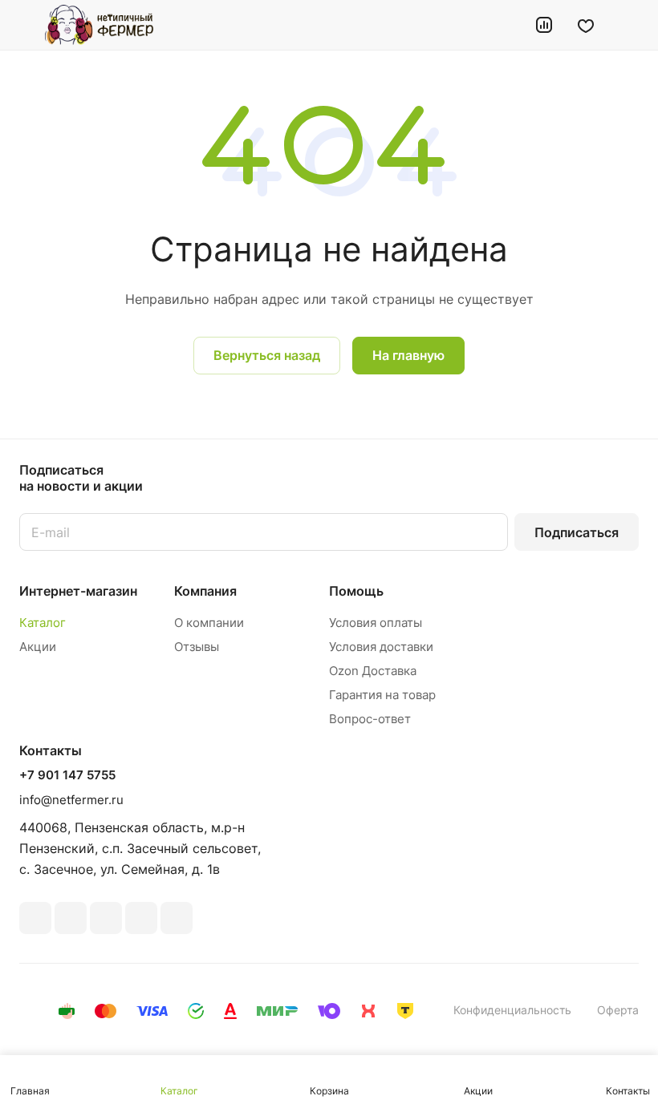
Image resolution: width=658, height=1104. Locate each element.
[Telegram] (106, 918)
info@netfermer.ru (71, 799)
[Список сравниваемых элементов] (544, 25)
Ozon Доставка (372, 670)
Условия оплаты (375, 622)
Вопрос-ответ (370, 718)
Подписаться (576, 532)
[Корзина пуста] (627, 25)
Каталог (42, 622)
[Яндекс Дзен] (176, 918)
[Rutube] (71, 918)
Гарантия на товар (382, 694)
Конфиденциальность (512, 1010)
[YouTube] (141, 918)
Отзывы (196, 646)
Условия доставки (381, 646)
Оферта (618, 1010)
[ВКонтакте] (35, 918)
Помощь (356, 591)
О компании (209, 622)
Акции (37, 646)
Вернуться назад (266, 355)
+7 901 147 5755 (67, 775)
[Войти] (503, 25)
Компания (205, 591)
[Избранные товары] (586, 25)
